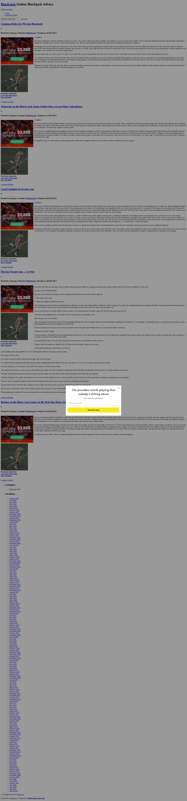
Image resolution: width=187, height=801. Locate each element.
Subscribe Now (94, 410)
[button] (93, 392)
